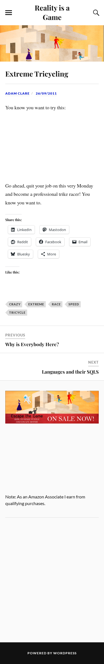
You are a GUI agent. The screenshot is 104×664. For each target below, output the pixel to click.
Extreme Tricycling (36, 73)
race (56, 304)
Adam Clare (17, 93)
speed (74, 304)
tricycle (17, 312)
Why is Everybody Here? (32, 344)
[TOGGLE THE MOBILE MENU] (8, 12)
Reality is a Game (52, 12)
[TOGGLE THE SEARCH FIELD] (95, 12)
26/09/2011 (46, 93)
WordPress (65, 653)
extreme (36, 304)
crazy (15, 304)
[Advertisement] (52, 580)
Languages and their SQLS (70, 372)
